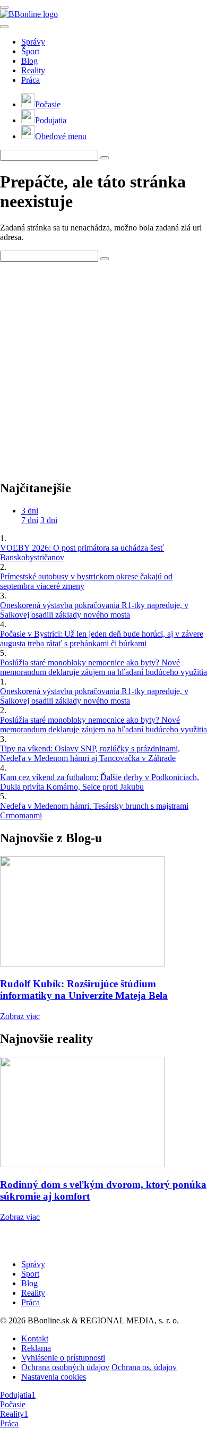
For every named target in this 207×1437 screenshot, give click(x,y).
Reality (33, 70)
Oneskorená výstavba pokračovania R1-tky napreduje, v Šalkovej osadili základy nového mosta (94, 610)
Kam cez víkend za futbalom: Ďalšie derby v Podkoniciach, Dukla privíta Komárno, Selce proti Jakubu (99, 782)
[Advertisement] (103, 365)
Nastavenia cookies (53, 1376)
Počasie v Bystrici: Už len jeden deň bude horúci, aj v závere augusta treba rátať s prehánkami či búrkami (101, 638)
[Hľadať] (4, 26)
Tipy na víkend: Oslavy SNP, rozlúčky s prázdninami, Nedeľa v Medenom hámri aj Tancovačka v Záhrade (90, 753)
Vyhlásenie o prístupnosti (63, 1357)
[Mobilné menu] (4, 7)
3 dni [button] (29, 510)
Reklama (36, 1348)
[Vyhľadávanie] (104, 157)
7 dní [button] (29, 520)
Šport (30, 51)
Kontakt (34, 1338)
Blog (29, 60)
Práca (30, 79)
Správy (33, 41)
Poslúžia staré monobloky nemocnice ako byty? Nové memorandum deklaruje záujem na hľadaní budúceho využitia (103, 667)
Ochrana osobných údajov (65, 1367)
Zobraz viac (20, 1016)
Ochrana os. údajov (144, 1367)
